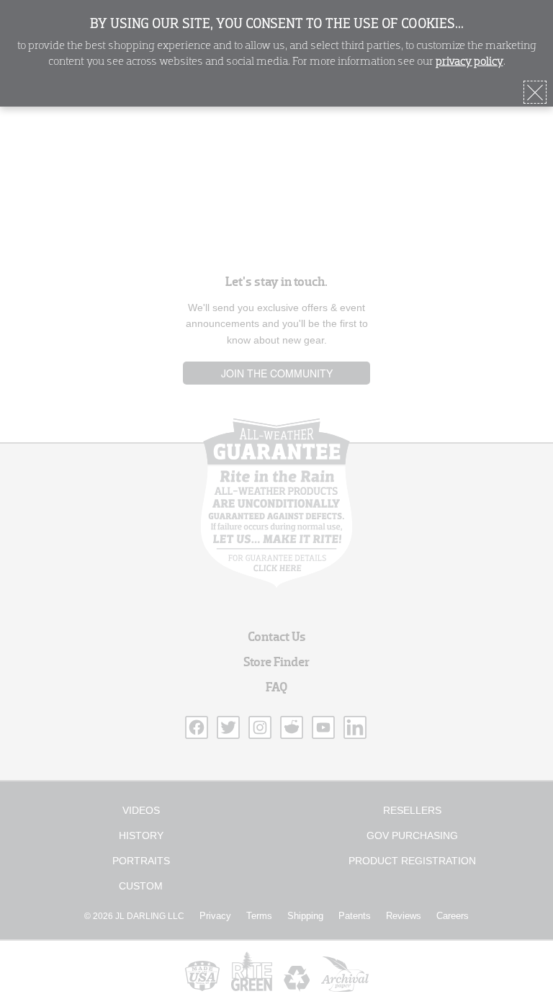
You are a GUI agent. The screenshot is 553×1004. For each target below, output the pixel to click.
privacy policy (469, 62)
